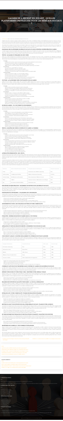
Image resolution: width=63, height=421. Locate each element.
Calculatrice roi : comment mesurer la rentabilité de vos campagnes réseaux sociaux (46, 338)
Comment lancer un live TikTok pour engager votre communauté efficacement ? (14, 349)
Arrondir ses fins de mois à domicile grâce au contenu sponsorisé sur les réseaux (14, 362)
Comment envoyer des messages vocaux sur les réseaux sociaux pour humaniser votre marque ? (16, 339)
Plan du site (31, 420)
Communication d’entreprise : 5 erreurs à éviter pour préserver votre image (14, 352)
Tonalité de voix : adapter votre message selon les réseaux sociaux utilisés (13, 367)
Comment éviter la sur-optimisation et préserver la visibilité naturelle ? (13, 354)
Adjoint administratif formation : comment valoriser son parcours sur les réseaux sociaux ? (16, 365)
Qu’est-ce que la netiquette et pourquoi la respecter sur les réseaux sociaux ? (14, 364)
